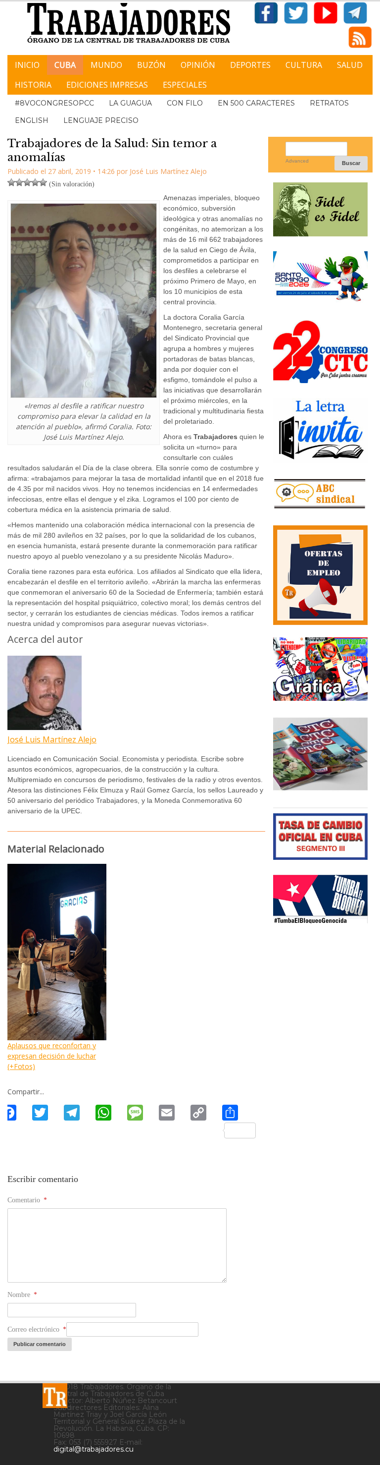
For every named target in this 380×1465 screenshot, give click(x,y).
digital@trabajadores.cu (93, 1449)
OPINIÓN (198, 64)
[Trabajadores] (55, 1395)
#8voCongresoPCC (54, 103)
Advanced (297, 161)
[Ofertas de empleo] (320, 575)
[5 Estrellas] (43, 182)
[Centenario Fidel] (320, 232)
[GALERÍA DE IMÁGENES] (320, 697)
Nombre (22, 1294)
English (31, 120)
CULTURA (303, 64)
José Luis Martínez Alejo (51, 739)
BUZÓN (151, 64)
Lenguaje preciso (101, 120)
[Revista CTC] (320, 789)
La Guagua (130, 103)
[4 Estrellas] (35, 182)
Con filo (185, 103)
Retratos (329, 103)
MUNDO (106, 64)
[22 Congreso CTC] (320, 379)
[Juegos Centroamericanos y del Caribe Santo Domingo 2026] (320, 301)
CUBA (65, 64)
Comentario (27, 1200)
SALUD (350, 64)
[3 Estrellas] (27, 182)
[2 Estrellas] (19, 182)
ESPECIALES (185, 84)
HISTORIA (33, 84)
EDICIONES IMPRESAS (107, 84)
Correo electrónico (36, 1329)
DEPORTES (250, 64)
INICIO (27, 64)
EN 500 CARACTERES (256, 103)
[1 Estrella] (11, 182)
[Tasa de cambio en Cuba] (320, 856)
